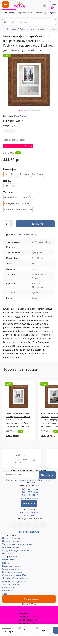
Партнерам (8, 559)
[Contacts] (44, 4)
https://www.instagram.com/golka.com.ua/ (21, 525)
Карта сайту (8, 587)
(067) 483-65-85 (30, 492)
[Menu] (5, 4)
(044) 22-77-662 (30, 489)
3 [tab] (25, 110)
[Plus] (11, 222)
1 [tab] (19, 110)
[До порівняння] (42, 630)
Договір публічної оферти (15, 578)
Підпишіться (47, 475)
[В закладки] (23, 630)
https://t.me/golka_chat (43, 525)
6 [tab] (33, 110)
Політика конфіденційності (31, 480)
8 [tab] (39, 110)
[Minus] (11, 225)
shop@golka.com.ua (29, 532)
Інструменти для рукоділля (16, 550)
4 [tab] (27, 110)
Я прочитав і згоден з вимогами (29, 481)
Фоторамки (12, 29)
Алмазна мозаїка (10, 547)
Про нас (6, 563)
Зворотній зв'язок (11, 584)
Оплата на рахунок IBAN (14, 575)
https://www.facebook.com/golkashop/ (14, 525)
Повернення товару (12, 572)
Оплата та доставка (12, 569)
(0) (13, 125)
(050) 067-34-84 (30, 495)
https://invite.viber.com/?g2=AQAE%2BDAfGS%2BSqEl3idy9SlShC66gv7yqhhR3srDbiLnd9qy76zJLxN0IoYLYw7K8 (36, 525)
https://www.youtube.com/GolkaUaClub (28, 525)
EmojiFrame (20, 116)
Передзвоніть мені (29, 498)
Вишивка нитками (11, 541)
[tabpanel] (29, 80)
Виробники (7, 590)
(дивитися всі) (30, 234)
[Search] (5, 22)
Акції (4, 593)
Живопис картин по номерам (17, 544)
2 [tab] (22, 110)
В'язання (6, 553)
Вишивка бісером (11, 538)
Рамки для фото (26, 29)
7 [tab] (36, 110)
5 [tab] (30, 110)
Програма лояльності (13, 566)
